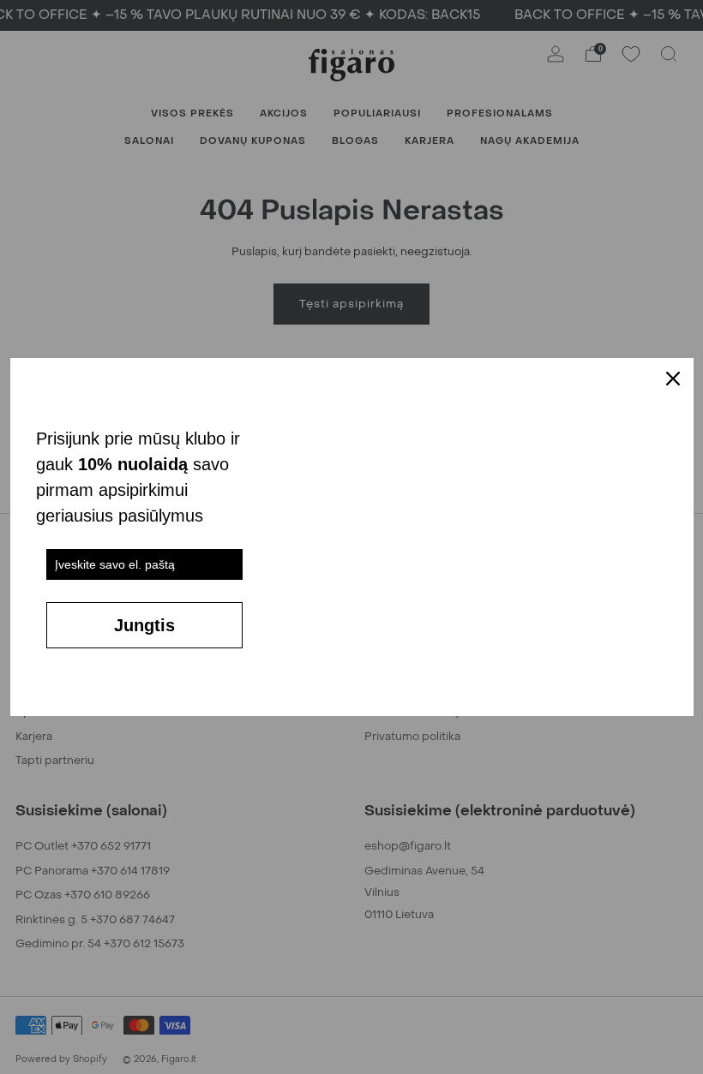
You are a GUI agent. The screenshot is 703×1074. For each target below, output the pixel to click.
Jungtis (144, 625)
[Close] (673, 378)
